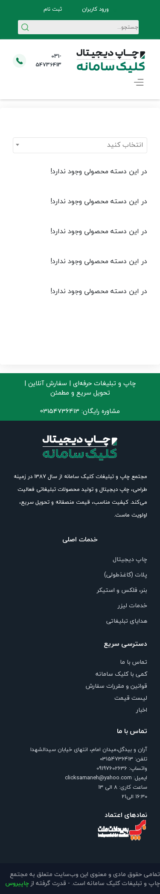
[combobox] (80, 145)
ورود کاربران (95, 9)
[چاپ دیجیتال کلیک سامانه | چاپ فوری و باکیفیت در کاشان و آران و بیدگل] (111, 61)
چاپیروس (17, 883)
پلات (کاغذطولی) (125, 574)
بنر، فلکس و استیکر (122, 589)
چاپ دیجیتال (130, 559)
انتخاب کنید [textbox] (125, 145)
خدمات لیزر (132, 605)
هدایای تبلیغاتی (126, 620)
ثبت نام (53, 9)
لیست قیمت (130, 697)
